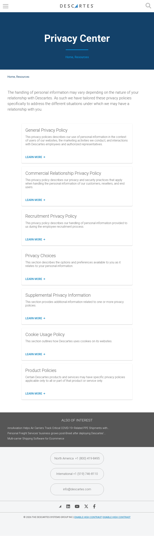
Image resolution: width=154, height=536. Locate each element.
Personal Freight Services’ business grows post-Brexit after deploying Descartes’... (57, 433)
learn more (35, 200)
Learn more (34, 157)
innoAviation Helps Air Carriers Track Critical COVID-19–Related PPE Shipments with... (58, 428)
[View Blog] (60, 506)
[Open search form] (148, 6)
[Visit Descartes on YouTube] (77, 506)
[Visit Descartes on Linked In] (68, 506)
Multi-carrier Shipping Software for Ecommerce (36, 438)
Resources (82, 57)
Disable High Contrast (117, 517)
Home (69, 57)
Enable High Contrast (88, 517)
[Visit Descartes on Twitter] (86, 506)
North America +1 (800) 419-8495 (77, 458)
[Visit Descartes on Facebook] (94, 506)
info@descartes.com (77, 489)
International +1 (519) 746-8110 (77, 474)
